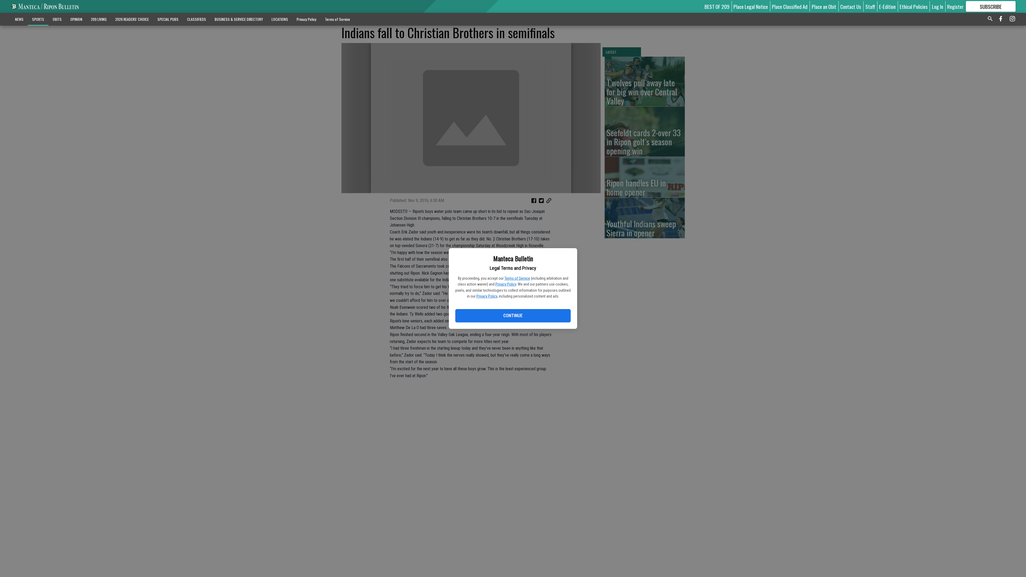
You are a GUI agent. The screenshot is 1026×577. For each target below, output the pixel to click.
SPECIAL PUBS (167, 19)
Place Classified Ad (789, 6)
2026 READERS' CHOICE (132, 19)
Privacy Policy (505, 284)
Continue (512, 315)
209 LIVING (99, 19)
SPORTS (38, 19)
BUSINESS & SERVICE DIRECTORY (239, 19)
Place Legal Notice (750, 6)
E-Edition (887, 6)
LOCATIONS (279, 19)
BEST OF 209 (717, 6)
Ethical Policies (914, 6)
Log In (937, 6)
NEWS (19, 19)
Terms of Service (517, 278)
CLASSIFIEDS (196, 19)
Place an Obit (824, 6)
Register (955, 6)
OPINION (76, 19)
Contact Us (850, 6)
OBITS (57, 19)
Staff (870, 6)
